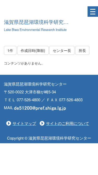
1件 (10, 50)
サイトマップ (24, 123)
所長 (82, 50)
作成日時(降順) (33, 50)
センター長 (62, 50)
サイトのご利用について (67, 123)
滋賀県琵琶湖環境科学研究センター (43, 22)
